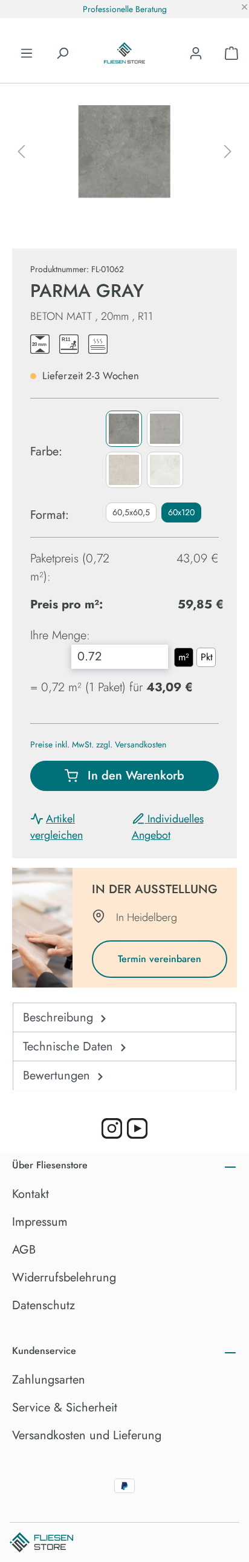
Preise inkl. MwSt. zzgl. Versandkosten (98, 744)
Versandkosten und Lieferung (86, 1435)
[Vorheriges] (21, 151)
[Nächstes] (228, 151)
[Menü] (26, 53)
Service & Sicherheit (64, 1407)
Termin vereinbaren (159, 959)
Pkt (207, 657)
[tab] (124, 1017)
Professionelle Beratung (125, 9)
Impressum (40, 1222)
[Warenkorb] (231, 53)
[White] (165, 470)
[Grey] (124, 429)
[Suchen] (62, 53)
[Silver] (165, 429)
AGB (24, 1249)
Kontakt (30, 1194)
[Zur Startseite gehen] (124, 52)
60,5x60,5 (131, 512)
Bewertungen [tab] (58, 1075)
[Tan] (124, 470)
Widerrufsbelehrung (64, 1277)
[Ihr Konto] (195, 53)
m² (183, 657)
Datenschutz (43, 1305)
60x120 (181, 512)
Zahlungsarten (48, 1379)
